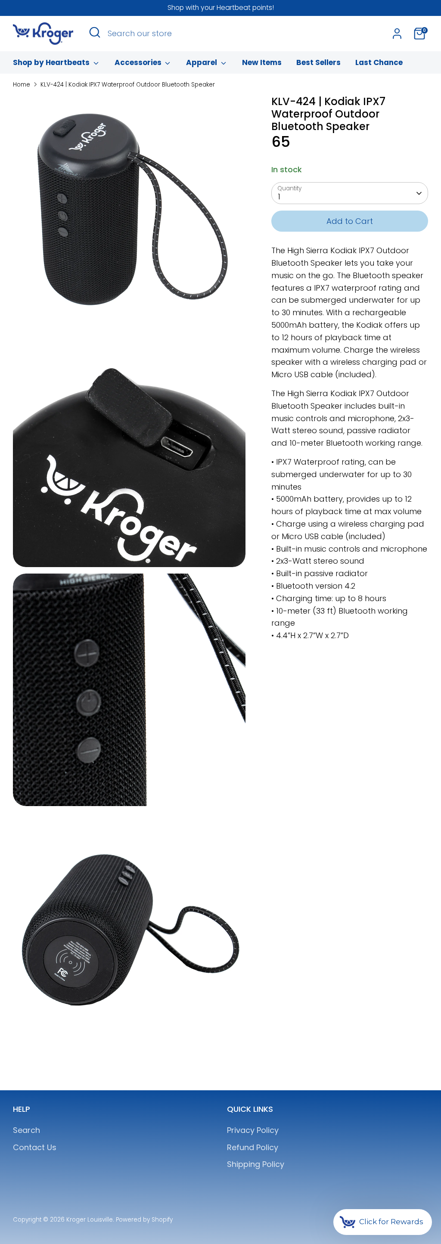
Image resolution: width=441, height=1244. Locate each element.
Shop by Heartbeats (52, 62)
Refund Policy (252, 1147)
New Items (262, 62)
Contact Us (34, 1147)
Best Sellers (318, 62)
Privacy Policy (253, 1130)
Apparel (202, 62)
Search (26, 1130)
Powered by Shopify (144, 1220)
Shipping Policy (255, 1164)
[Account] (397, 33)
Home (21, 85)
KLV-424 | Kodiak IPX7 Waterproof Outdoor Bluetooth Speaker (127, 85)
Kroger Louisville (89, 1220)
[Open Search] (94, 32)
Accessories (139, 62)
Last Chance (379, 62)
